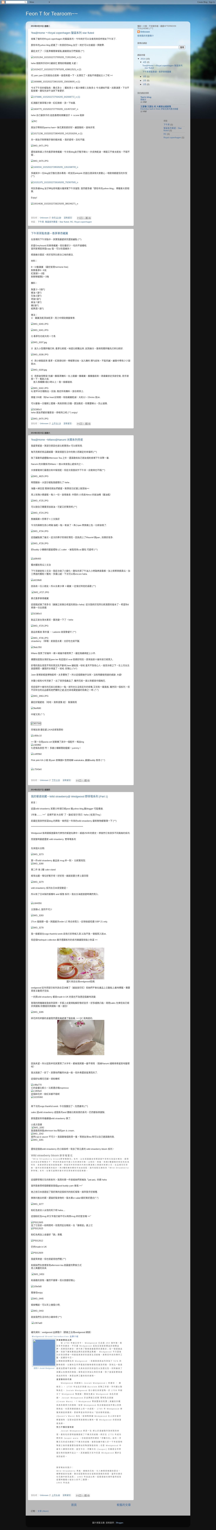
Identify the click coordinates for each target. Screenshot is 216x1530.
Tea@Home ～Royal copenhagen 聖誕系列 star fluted (62, 32)
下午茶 (41, 222)
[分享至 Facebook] (86, 217)
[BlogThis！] (81, 217)
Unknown (145, 32)
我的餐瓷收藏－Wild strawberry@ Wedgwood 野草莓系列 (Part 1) (69, 796)
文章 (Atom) (43, 1511)
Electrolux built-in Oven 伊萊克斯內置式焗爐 (159, 109)
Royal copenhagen (83, 222)
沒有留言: (68, 218)
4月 (145, 62)
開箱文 (143, 99)
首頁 (74, 1504)
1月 (145, 84)
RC (71, 222)
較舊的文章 (124, 1504)
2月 (145, 80)
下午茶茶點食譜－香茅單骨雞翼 (49, 233)
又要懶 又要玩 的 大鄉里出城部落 (155, 106)
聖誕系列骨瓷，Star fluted (57, 222)
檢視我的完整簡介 (145, 36)
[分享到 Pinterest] (89, 217)
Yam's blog (145, 97)
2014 (143, 59)
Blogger (119, 1523)
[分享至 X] (84, 217)
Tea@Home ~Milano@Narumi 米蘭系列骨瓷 (57, 439)
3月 (145, 76)
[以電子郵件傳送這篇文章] (78, 217)
